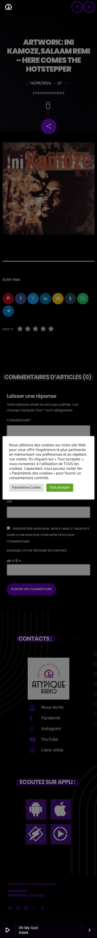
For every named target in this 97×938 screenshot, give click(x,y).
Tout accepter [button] (59, 488)
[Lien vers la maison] (8, 7)
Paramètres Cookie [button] (26, 488)
